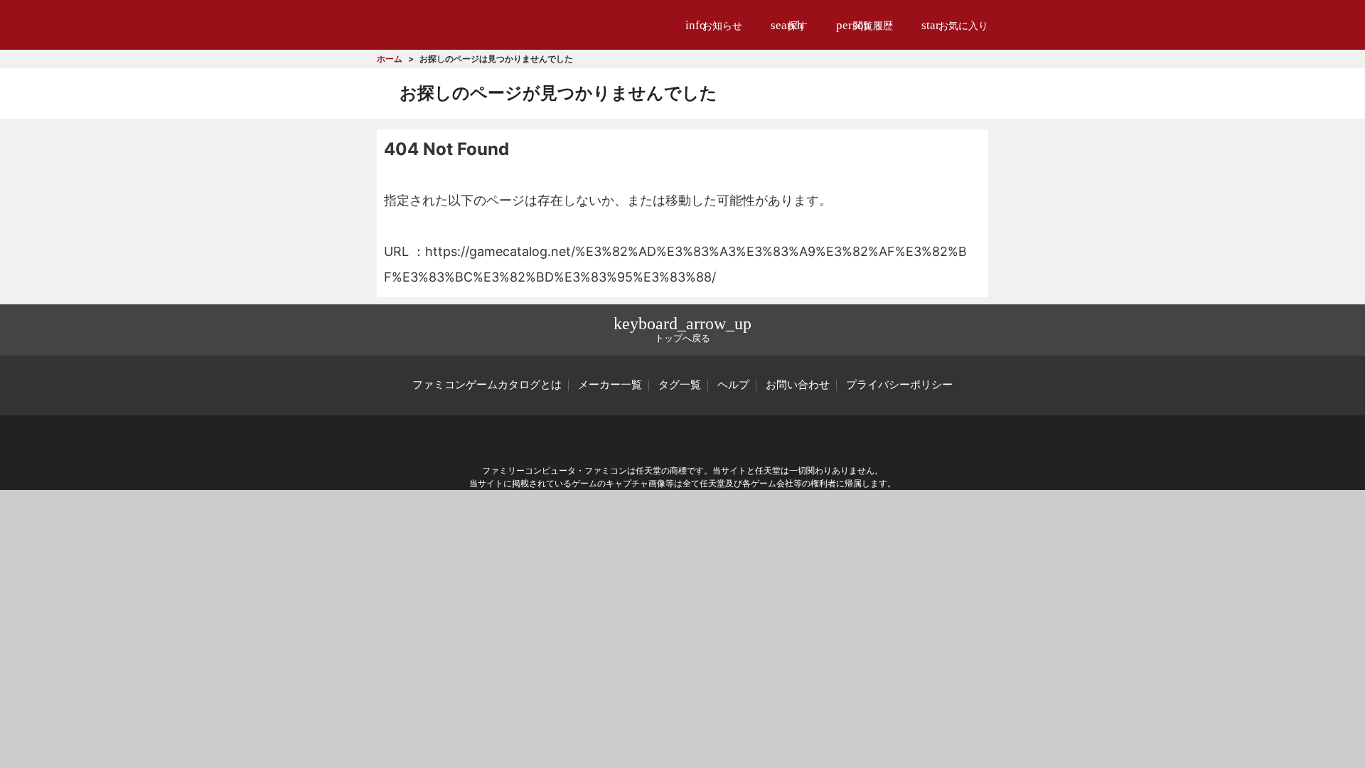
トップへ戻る (682, 328)
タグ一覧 (679, 384)
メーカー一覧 (610, 384)
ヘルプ (733, 384)
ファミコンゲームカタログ (456, 25)
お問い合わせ (798, 384)
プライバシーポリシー (899, 384)
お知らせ (713, 25)
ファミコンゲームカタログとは (487, 384)
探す (789, 25)
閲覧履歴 (864, 25)
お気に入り (954, 25)
